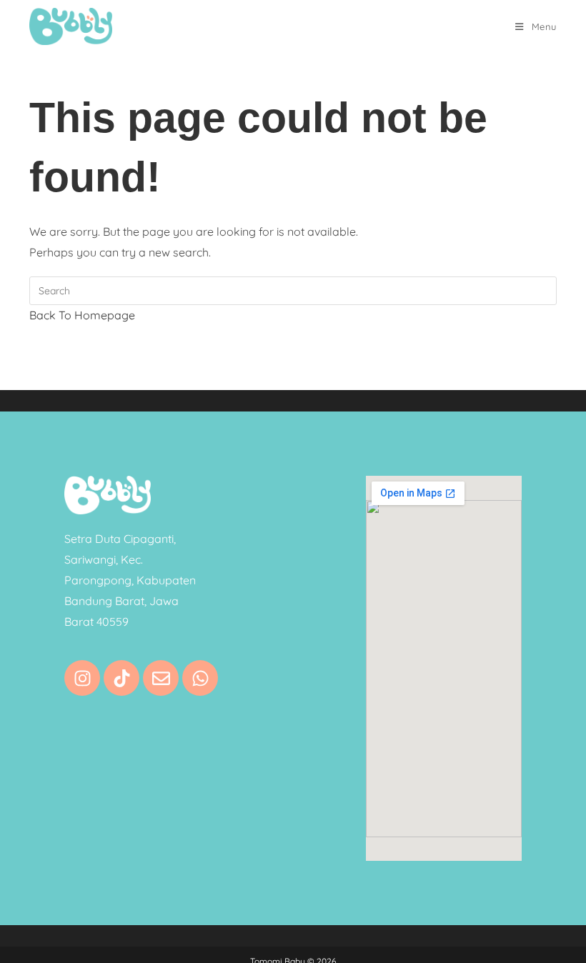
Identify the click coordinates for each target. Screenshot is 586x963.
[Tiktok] (121, 678)
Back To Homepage (82, 315)
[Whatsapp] (200, 678)
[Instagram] (82, 678)
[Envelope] (161, 678)
